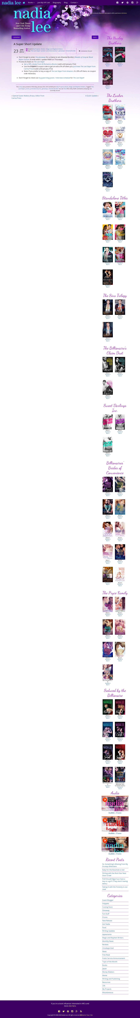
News (104, 951)
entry (20, 87)
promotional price (52, 51)
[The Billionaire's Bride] (108, 574)
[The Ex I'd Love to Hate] (108, 134)
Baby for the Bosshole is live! (113, 870)
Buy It (107, 66)
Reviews (105, 944)
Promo (105, 917)
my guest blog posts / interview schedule (54, 78)
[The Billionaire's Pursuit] (120, 707)
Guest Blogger (107, 900)
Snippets (105, 903)
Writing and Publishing (111, 979)
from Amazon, (62, 71)
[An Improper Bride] (120, 507)
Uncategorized (108, 948)
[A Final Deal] (120, 552)
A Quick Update (91, 96)
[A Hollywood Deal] (108, 484)
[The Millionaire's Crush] (120, 729)
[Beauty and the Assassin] (108, 277)
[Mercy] (108, 329)
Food (104, 927)
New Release (107, 921)
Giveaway (105, 910)
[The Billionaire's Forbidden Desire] (108, 649)
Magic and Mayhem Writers (54, 49)
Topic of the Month (109, 962)
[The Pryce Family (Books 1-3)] (108, 672)
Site (91, 1015)
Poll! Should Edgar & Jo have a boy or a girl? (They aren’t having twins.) (115, 881)
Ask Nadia (106, 924)
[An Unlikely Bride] (108, 552)
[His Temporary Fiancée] (108, 77)
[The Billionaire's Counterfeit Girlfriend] (108, 604)
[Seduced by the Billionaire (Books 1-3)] (108, 774)
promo (43, 51)
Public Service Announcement (113, 958)
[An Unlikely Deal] (120, 529)
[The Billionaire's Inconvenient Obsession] (120, 604)
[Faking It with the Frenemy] (108, 232)
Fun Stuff (105, 914)
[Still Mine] (120, 157)
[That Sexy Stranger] (120, 422)
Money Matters (108, 972)
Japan (104, 968)
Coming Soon (107, 907)
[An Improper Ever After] (108, 529)
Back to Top (85, 1015)
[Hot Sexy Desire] (108, 387)
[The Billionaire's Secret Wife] (108, 627)
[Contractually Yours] (120, 134)
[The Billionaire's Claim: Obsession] (108, 364)
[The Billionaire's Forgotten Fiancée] (120, 627)
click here (124, 13)
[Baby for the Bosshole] (108, 112)
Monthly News (107, 941)
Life (103, 986)
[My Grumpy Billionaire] (120, 112)
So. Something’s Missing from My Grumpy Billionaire (115, 865)
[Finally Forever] (108, 157)
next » (95, 37)
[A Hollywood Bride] (120, 484)
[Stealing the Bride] (108, 209)
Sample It (107, 64)
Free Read (106, 955)
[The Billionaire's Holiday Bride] (120, 649)
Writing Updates (108, 931)
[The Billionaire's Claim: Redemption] (120, 364)
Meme (104, 975)
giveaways (62, 51)
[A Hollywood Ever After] (120, 574)
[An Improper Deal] (108, 507)
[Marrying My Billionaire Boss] (120, 209)
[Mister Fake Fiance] (108, 254)
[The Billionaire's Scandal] (120, 752)
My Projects (36, 49)
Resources (106, 982)
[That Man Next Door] (108, 422)
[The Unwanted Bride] (108, 179)
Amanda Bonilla (70, 51)
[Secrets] (120, 307)
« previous (16, 37)
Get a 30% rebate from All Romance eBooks (40, 64)
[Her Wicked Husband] (120, 54)
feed (65, 89)
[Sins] (108, 307)
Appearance (107, 934)
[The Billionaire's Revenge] (108, 707)
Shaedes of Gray (80, 57)
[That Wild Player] (108, 444)
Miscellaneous (107, 992)
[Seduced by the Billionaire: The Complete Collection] (120, 774)
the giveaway (40, 57)
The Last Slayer (35, 51)
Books (43, 49)
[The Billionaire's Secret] (108, 752)
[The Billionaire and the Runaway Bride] (120, 254)
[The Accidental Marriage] (108, 54)
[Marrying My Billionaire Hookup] (120, 232)
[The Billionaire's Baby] (108, 729)
